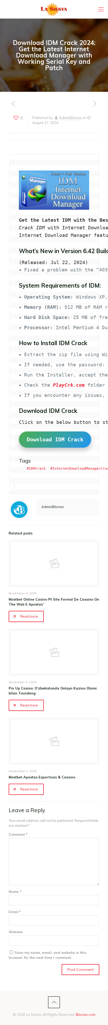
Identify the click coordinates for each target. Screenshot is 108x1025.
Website (16, 932)
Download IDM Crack (55, 439)
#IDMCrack (36, 468)
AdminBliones (70, 118)
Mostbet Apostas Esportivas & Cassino (42, 777)
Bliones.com (85, 1014)
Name (15, 892)
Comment (18, 834)
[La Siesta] (54, 9)
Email (15, 912)
